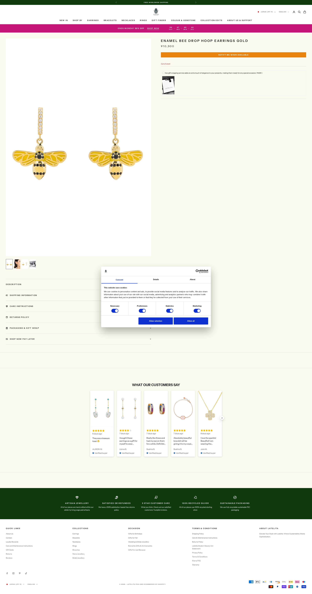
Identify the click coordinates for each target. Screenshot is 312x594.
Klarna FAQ (196, 561)
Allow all (191, 321)
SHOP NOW (153, 28)
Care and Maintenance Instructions (19, 546)
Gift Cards (10, 550)
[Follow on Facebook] (7, 573)
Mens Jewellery (78, 554)
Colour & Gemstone (183, 20)
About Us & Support (239, 20)
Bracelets (110, 20)
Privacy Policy (197, 553)
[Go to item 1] (9, 264)
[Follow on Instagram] (13, 573)
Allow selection (155, 321)
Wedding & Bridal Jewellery (138, 542)
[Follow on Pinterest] (20, 573)
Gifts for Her (133, 538)
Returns (9, 554)
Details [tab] (156, 279)
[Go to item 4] (32, 264)
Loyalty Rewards (12, 542)
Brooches (76, 550)
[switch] (142, 311)
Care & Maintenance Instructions (204, 538)
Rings (143, 20)
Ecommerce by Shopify (155, 584)
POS (137, 584)
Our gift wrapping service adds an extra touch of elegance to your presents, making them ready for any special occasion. (214, 73)
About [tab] (192, 279)
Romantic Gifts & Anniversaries (140, 546)
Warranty (195, 565)
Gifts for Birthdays (135, 534)
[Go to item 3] (24, 264)
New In (64, 20)
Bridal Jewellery (78, 558)
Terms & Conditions (199, 557)
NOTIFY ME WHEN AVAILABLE (233, 55)
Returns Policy (197, 542)
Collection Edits (211, 20)
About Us (9, 534)
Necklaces (128, 20)
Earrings (93, 20)
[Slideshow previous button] (90, 418)
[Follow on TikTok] (26, 573)
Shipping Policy (198, 534)
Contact (9, 538)
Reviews (9, 558)
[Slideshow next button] (222, 418)
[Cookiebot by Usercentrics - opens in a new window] (197, 271)
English (282, 12)
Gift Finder (159, 20)
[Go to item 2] (17, 264)
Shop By (77, 20)
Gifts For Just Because (136, 550)
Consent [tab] (119, 280)
